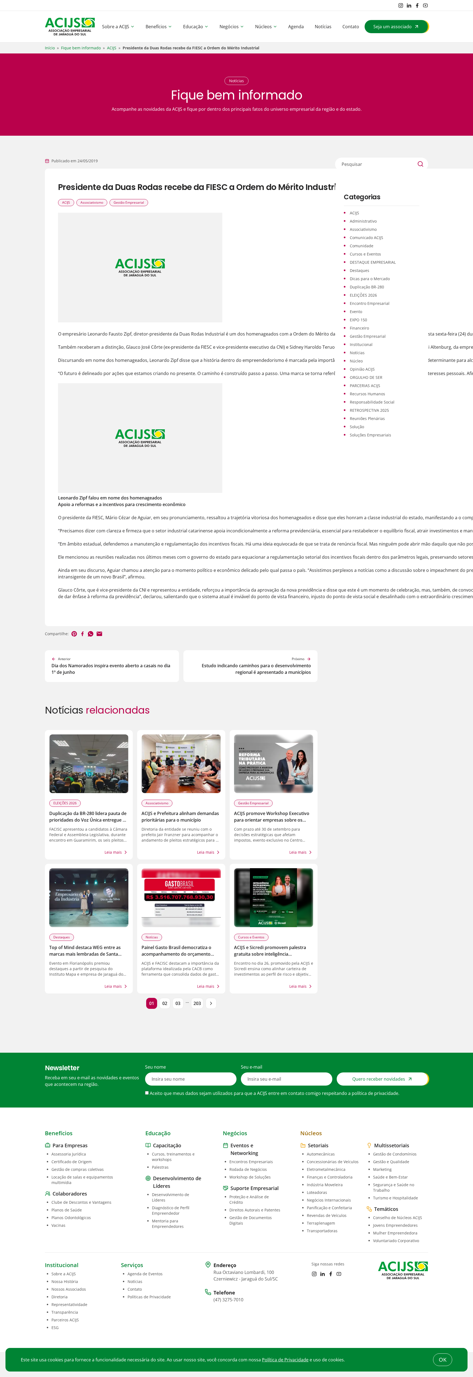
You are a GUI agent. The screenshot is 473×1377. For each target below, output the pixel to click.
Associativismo (91, 202)
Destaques (61, 937)
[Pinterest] (74, 634)
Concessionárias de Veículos (333, 1161)
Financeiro (359, 328)
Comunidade (361, 245)
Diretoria (59, 1296)
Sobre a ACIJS (115, 27)
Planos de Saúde (66, 1210)
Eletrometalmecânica (326, 1169)
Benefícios (156, 27)
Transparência (64, 1312)
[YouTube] (425, 5)
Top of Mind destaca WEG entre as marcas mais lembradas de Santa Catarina (85, 954)
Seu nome (155, 1067)
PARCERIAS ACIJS (365, 385)
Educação (193, 27)
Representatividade (69, 1304)
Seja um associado (392, 27)
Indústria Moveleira (325, 1184)
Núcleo (356, 361)
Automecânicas (321, 1154)
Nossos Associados (68, 1289)
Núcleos (263, 27)
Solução (357, 426)
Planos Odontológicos (71, 1217)
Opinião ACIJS (362, 369)
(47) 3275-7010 (228, 1300)
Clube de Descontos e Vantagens (81, 1202)
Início (50, 47)
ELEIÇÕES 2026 (65, 803)
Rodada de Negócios (248, 1169)
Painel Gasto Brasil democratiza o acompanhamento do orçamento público (176, 954)
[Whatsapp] (90, 634)
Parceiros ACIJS (65, 1319)
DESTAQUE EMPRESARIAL (373, 262)
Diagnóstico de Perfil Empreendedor (170, 1210)
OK (442, 1359)
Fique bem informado (81, 47)
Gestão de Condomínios (395, 1154)
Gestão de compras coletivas (77, 1169)
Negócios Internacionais (329, 1200)
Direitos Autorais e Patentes (254, 1210)
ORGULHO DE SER (366, 377)
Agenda (296, 27)
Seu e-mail (251, 1067)
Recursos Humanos (367, 393)
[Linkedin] (409, 5)
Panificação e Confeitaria (329, 1207)
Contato (350, 27)
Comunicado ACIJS (366, 237)
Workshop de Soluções (250, 1177)
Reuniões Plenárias (367, 418)
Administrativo (363, 221)
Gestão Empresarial (129, 202)
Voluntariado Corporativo (396, 1240)
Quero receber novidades (378, 1079)
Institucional (361, 344)
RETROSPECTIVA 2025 (369, 410)
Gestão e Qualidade (391, 1161)
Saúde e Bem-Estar (390, 1177)
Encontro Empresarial (370, 303)
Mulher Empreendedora (395, 1233)
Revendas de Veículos (327, 1215)
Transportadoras (322, 1230)
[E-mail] (99, 634)
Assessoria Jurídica (68, 1154)
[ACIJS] (70, 27)
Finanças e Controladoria (330, 1177)
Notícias (323, 27)
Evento (356, 311)
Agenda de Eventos (145, 1273)
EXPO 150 (358, 319)
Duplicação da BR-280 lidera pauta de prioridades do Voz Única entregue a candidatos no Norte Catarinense (87, 820)
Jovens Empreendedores (395, 1225)
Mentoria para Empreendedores (168, 1223)
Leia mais (113, 852)
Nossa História (64, 1281)
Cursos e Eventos (251, 937)
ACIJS (111, 47)
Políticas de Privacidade (149, 1296)
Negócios (229, 27)
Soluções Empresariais (370, 435)
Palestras (160, 1167)
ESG (55, 1327)
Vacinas (58, 1225)
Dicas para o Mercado (370, 278)
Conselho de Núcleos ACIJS (397, 1217)
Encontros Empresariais (251, 1161)
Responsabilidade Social (372, 402)
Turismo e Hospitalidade (395, 1197)
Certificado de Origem (71, 1161)
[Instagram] (400, 5)
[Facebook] (417, 5)
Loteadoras (317, 1192)
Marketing (382, 1169)
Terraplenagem (321, 1223)
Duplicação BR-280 (367, 286)
